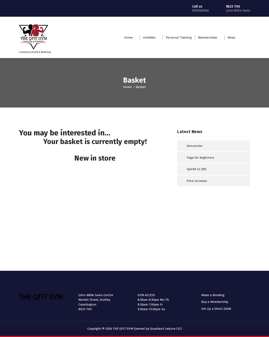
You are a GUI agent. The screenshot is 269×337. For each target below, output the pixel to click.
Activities (149, 37)
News (231, 37)
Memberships (207, 37)
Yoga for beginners (200, 157)
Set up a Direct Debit (216, 309)
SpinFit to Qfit (196, 169)
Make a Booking (212, 295)
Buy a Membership (214, 302)
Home (128, 37)
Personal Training (179, 37)
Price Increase (197, 181)
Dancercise (194, 146)
